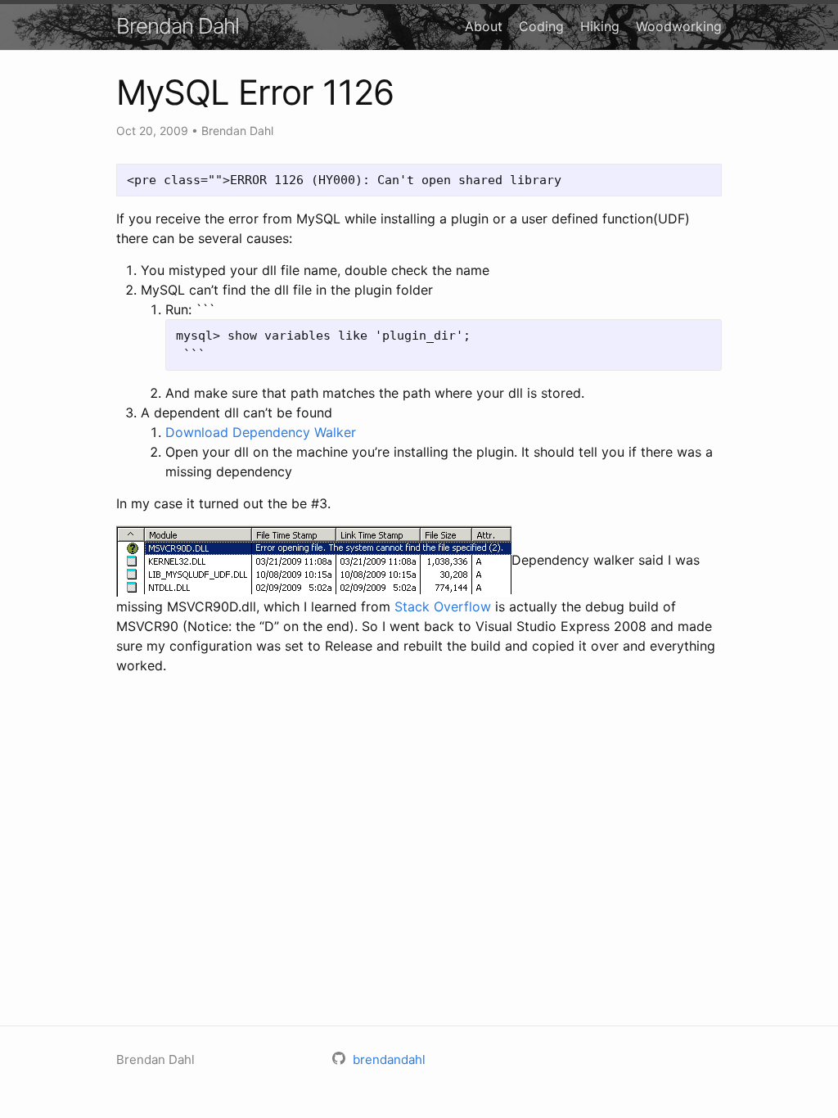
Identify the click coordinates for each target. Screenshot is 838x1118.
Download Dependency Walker (260, 432)
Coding (541, 26)
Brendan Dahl (177, 25)
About (483, 26)
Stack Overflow (442, 606)
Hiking (599, 26)
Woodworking (679, 26)
